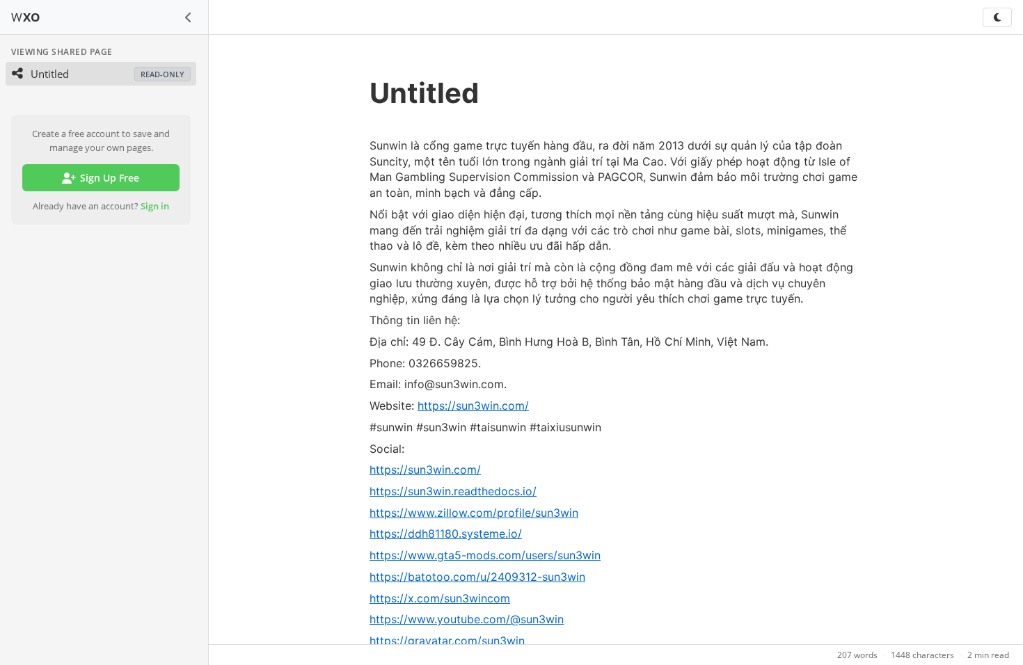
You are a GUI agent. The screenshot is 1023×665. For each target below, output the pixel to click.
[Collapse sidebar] (188, 17)
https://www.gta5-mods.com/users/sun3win (485, 555)
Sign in (155, 206)
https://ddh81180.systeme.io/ (446, 533)
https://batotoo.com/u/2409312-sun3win (477, 577)
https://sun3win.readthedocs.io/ (453, 491)
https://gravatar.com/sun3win (447, 641)
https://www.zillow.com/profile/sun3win (474, 513)
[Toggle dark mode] (997, 17)
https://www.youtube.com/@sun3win (467, 619)
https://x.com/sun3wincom (440, 598)
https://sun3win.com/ (473, 405)
